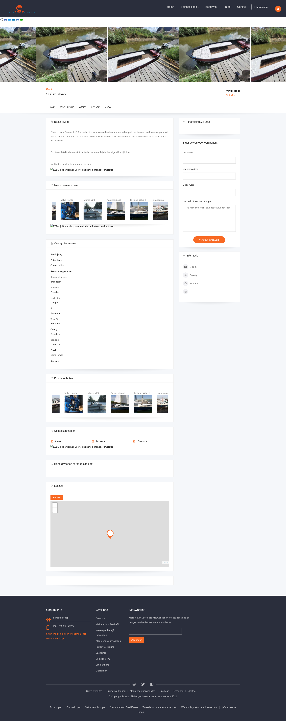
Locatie (95, 107)
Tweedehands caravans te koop (160, 707)
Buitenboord (56, 260)
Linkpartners (102, 664)
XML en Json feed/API (107, 624)
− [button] (55, 510)
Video (108, 107)
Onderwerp (188, 184)
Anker (58, 441)
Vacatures (101, 652)
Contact (241, 6)
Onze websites (94, 691)
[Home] (23, 8)
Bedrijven (211, 6)
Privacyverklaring (116, 691)
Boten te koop (189, 6)
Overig (49, 89)
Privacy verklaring (105, 646)
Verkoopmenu (103, 658)
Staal (53, 350)
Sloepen (194, 283)
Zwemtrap (143, 441)
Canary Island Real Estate (124, 707)
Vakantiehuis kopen (95, 707)
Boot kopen (56, 707)
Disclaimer (101, 670)
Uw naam (188, 152)
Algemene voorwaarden (108, 641)
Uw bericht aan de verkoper (197, 201)
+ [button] (55, 505)
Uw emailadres (190, 169)
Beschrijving (67, 107)
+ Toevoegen (261, 7)
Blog (228, 6)
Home (170, 6)
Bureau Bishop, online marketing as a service (146, 696)
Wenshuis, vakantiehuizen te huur (199, 707)
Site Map (164, 691)
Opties (82, 107)
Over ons (100, 618)
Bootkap (100, 441)
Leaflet (165, 562)
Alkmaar (57, 497)
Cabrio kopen (74, 707)
